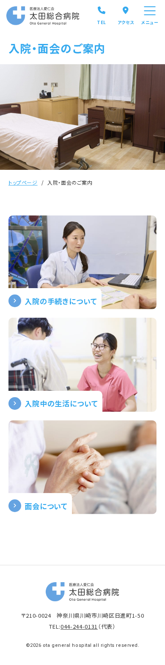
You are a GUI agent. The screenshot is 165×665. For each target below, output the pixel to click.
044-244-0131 (79, 626)
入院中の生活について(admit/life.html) (82, 365)
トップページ (23, 182)
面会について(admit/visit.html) (82, 467)
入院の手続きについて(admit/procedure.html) (82, 262)
